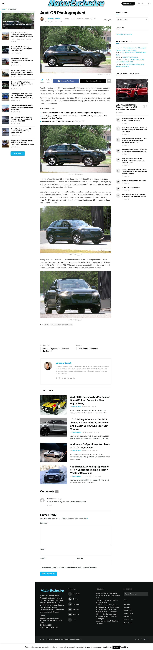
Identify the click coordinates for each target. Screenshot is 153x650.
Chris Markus (76, 394)
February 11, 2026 (88, 463)
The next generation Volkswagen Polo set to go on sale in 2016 (108, 583)
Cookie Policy (128, 601)
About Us (127, 591)
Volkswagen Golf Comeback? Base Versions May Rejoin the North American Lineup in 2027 (22, 95)
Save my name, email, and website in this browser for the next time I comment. (69, 555)
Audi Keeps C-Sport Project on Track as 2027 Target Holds (63, 121)
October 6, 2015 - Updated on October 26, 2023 (80, 18)
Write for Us (128, 610)
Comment (44, 510)
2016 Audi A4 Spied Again (131, 192)
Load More (18, 153)
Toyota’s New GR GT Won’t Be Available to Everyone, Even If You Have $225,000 (21, 119)
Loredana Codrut (53, 18)
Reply (50, 492)
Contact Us (127, 598)
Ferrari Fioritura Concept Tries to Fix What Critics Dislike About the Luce (21, 131)
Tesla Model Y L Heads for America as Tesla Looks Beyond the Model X (22, 60)
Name (42, 536)
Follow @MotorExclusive (124, 34)
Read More (124, 647)
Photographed (63, 324)
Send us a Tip (128, 607)
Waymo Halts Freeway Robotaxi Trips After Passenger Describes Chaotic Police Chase (22, 142)
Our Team (127, 604)
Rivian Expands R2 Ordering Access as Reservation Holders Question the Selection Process (22, 72)
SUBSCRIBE (129, 3)
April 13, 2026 (87, 438)
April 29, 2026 (87, 420)
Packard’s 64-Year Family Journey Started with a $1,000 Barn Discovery (21, 48)
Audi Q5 (53, 324)
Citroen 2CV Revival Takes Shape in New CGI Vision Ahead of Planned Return (22, 84)
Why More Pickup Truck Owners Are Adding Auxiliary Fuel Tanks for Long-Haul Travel (22, 34)
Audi (43, 22)
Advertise (127, 595)
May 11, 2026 (86, 394)
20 (98, 420)
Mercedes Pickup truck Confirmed (134, 185)
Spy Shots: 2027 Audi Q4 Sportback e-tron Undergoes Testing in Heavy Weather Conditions (89, 457)
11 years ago (58, 486)
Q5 (71, 324)
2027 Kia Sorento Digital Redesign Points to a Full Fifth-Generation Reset (126, 112)
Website (80, 546)
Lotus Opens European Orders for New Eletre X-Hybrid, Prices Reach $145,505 (22, 107)
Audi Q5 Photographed (12, 21)
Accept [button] (116, 647)
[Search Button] (149, 3)
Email (42, 546)
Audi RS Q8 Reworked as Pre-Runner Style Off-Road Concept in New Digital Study (72, 113)
